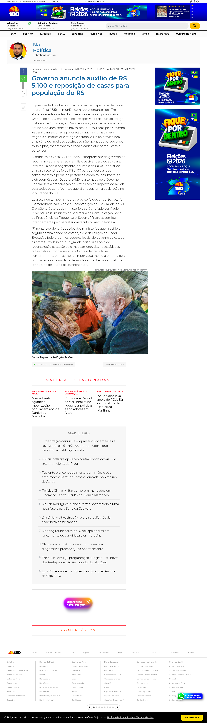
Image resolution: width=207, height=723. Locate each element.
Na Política (42, 47)
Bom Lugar (44, 691)
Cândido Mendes (144, 696)
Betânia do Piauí (46, 662)
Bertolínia (11, 700)
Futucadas (174, 652)
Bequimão (11, 691)
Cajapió (107, 683)
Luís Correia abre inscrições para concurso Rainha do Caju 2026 (78, 573)
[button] (130, 717)
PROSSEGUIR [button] (192, 717)
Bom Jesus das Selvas (48, 687)
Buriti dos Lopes (111, 662)
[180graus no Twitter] (190, 1)
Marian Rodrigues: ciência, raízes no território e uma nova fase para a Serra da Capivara (80, 506)
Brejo (74, 679)
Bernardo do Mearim (16, 696)
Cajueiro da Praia (111, 696)
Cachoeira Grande (112, 679)
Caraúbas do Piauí (177, 683)
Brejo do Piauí (78, 687)
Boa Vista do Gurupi (48, 670)
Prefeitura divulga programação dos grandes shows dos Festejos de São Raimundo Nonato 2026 (80, 560)
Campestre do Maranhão (148, 662)
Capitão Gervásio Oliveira (180, 674)
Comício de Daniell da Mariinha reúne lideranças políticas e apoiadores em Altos (79, 402)
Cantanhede (142, 700)
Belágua (10, 666)
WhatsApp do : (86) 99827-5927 (55, 364)
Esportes (77, 34)
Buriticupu (76, 700)
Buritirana (108, 670)
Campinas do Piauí (145, 666)
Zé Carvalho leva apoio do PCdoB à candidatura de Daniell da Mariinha (110, 401)
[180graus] (15, 11)
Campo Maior (143, 683)
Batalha (10, 662)
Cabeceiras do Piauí (112, 674)
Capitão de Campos (177, 670)
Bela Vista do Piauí (15, 674)
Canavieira (141, 687)
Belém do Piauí (13, 679)
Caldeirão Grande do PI (114, 700)
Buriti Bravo (77, 696)
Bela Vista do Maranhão (17, 670)
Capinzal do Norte (177, 666)
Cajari (106, 687)
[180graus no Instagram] (187, 1)
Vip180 (145, 34)
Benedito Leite (13, 687)
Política (28, 34)
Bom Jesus (44, 683)
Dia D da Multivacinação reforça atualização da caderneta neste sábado (76, 520)
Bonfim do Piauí (79, 662)
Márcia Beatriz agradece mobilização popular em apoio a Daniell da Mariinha (45, 404)
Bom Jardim (44, 679)
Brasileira (76, 670)
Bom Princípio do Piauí (49, 696)
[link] (23, 71)
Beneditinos (12, 683)
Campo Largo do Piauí (147, 679)
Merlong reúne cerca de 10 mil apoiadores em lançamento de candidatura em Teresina (76, 533)
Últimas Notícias (186, 34)
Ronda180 (129, 34)
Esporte (86, 652)
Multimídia (136, 652)
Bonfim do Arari (46, 700)
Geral (61, 34)
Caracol (172, 679)
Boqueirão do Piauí (80, 666)
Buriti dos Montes (111, 666)
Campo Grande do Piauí (147, 674)
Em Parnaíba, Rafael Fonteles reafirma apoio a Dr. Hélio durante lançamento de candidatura (179, 12)
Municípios (96, 34)
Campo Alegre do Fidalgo (148, 670)
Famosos (45, 34)
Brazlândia (76, 674)
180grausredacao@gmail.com (32, 1)
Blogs (113, 34)
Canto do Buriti (176, 662)
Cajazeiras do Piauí (112, 691)
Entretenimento (53, 652)
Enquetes (192, 652)
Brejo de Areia (78, 683)
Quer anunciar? (57, 1)
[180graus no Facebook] (194, 1)
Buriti (74, 691)
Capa (13, 34)
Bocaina (43, 674)
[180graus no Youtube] (197, 1)
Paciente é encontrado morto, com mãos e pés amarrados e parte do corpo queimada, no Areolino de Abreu (79, 477)
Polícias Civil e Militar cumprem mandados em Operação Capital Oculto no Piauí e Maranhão (76, 493)
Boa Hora (43, 666)
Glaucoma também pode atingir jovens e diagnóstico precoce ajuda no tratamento (72, 547)
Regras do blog (40, 60)
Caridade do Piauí (176, 687)
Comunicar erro (114, 364)
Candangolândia (144, 691)
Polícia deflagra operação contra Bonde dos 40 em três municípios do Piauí (79, 461)
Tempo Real (162, 34)
